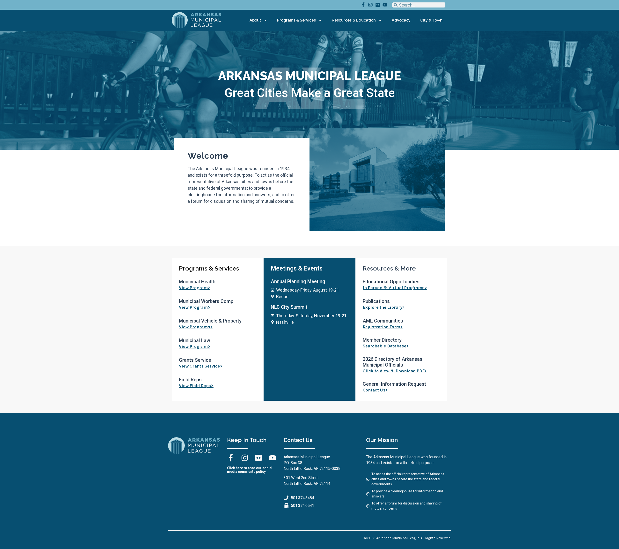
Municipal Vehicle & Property (210, 321)
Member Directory (382, 340)
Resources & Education (354, 20)
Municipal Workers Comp (206, 301)
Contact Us (298, 440)
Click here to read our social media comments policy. (249, 470)
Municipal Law (194, 340)
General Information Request (394, 384)
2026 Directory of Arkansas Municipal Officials (392, 362)
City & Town (431, 20)
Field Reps (190, 380)
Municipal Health (197, 282)
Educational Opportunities (391, 282)
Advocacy (401, 20)
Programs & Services (296, 20)
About (255, 20)
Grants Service (195, 360)
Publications (376, 301)
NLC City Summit (289, 307)
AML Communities (383, 321)
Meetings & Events (297, 268)
